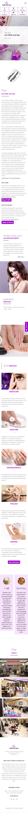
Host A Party (7, 222)
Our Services (14, 562)
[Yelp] (14, 799)
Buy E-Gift (6, 200)
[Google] (17, 799)
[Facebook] (11, 799)
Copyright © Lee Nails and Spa (14, 808)
